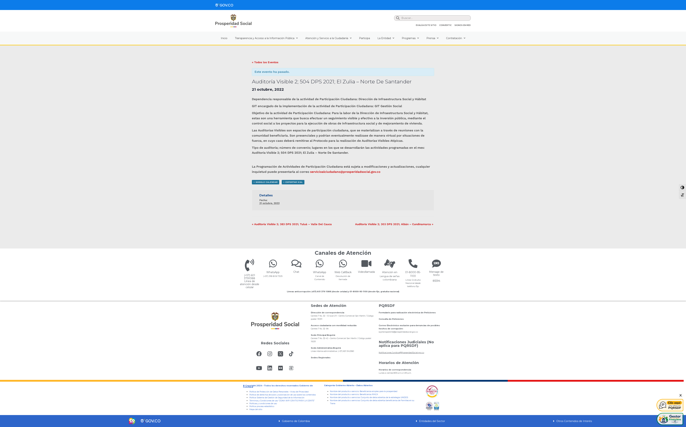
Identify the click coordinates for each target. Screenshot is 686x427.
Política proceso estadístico (261, 406)
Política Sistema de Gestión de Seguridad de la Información (276, 397)
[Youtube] (259, 368)
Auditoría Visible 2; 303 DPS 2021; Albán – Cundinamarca (394, 224)
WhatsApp (273, 272)
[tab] (343, 421)
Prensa (430, 38)
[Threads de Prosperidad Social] (291, 368)
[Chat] (296, 263)
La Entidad (384, 38)
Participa (364, 38)
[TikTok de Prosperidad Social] (291, 353)
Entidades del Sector (432, 421)
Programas (409, 38)
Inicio (224, 38)
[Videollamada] (366, 263)
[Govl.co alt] (224, 5)
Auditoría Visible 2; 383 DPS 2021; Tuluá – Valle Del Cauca (292, 224)
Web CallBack (343, 272)
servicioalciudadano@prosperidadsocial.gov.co (345, 172)
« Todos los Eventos (265, 62)
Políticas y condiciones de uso (263, 403)
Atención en (389, 272)
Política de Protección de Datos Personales (268, 392)
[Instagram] (269, 353)
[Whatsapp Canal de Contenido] (273, 263)
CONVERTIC (445, 25)
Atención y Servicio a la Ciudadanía (326, 38)
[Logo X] (280, 353)
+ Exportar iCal (293, 182)
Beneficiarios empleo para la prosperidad (378, 391)
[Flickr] (280, 368)
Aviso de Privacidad (299, 392)
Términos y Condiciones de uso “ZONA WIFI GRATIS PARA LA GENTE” (282, 401)
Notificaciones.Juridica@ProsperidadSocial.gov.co (401, 352)
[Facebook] (259, 353)
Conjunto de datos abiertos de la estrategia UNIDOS (384, 397)
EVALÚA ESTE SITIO (426, 25)
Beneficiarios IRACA (369, 394)
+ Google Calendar (265, 182)
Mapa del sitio (255, 409)
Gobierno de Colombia (296, 421)
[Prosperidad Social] (233, 20)
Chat (296, 271)
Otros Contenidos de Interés (574, 421)
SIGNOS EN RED (462, 25)
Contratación (454, 38)
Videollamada (366, 271)
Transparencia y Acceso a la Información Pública (264, 38)
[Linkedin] (269, 368)
